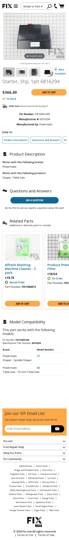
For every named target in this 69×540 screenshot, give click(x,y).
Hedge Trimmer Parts (20, 510)
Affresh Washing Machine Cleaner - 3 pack (20, 269)
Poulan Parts (15, 486)
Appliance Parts (43, 502)
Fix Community (12, 459)
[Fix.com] (7, 6)
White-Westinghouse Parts (23, 490)
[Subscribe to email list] (57, 428)
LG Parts (52, 478)
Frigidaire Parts (17, 474)
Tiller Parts (54, 510)
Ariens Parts (42, 466)
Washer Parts (15, 494)
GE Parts (32, 474)
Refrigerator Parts (34, 494)
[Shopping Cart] (61, 6)
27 (38, 356)
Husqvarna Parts (48, 474)
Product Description (15, 140)
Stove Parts (18, 498)
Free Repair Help (13, 447)
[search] (49, 6)
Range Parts (48, 498)
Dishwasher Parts (48, 490)
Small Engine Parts (44, 506)
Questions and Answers (46, 140)
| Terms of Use (24, 535)
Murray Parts (48, 482)
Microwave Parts (24, 502)
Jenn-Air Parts (17, 478)
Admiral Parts (25, 466)
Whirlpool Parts (50, 486)
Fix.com (8, 441)
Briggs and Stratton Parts (26, 470)
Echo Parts (47, 470)
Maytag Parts (18, 482)
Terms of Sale (46, 535)
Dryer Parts (52, 494)
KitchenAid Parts (36, 478)
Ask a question (34, 200)
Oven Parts (33, 498)
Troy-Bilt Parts (32, 486)
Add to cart (49, 92)
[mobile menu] (16, 6)
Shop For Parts (12, 453)
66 (38, 367)
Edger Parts (39, 510)
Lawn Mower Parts (23, 506)
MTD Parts (34, 482)
